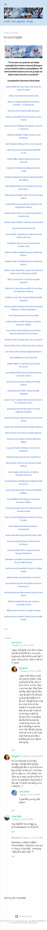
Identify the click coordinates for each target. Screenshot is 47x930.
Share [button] (6, 629)
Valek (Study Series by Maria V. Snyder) (23, 577)
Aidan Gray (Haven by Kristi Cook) (23, 96)
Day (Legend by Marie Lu (23, 228)
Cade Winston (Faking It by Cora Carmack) (23, 144)
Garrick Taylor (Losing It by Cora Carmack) (23, 340)
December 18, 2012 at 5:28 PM (31, 756)
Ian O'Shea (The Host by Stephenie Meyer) (23, 352)
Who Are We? (18, 21)
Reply (13, 750)
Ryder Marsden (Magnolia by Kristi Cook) (23, 535)
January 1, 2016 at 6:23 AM (33, 837)
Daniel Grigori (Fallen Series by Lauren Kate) (23, 222)
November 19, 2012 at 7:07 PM (23, 645)
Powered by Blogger (25, 916)
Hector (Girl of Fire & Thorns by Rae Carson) (23, 345)
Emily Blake (16, 816)
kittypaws (23, 668)
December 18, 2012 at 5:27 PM (30, 671)
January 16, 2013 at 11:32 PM (23, 819)
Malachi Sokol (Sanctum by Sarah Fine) (23, 457)
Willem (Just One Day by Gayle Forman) (23, 610)
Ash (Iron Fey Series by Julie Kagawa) (23, 111)
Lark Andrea (24, 791)
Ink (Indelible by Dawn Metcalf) (23, 357)
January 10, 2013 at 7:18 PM (30, 794)
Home (7, 21)
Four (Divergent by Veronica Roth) (23, 315)
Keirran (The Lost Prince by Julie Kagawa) (23, 433)
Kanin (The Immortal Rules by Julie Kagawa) (24, 427)
